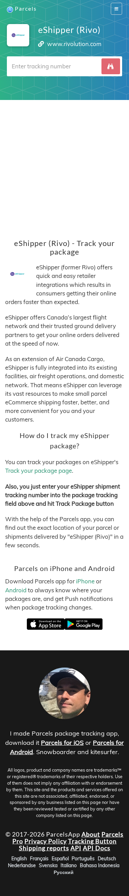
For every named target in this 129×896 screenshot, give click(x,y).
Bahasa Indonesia (99, 865)
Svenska (48, 865)
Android (15, 590)
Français (39, 858)
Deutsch (107, 858)
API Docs (96, 848)
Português (83, 858)
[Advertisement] (64, 164)
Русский (64, 872)
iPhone (85, 581)
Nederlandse (22, 865)
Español (60, 858)
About (91, 834)
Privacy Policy (45, 841)
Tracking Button (92, 841)
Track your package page (38, 470)
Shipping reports (44, 848)
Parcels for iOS (62, 743)
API (76, 848)
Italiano (69, 865)
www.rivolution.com (74, 43)
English (19, 858)
